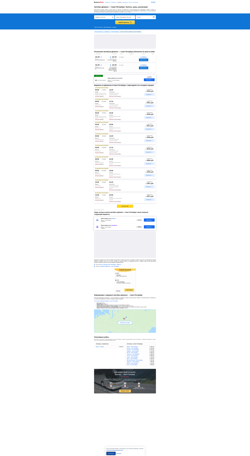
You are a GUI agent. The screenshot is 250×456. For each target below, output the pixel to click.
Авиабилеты (108, 2)
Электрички (135, 2)
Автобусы (119, 2)
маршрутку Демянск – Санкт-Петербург (109, 266)
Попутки (130, 2)
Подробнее (148, 94)
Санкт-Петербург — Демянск (109, 27)
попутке (114, 218)
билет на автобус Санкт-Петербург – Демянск (110, 264)
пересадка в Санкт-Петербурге (102, 87)
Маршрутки (125, 2)
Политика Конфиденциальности (114, 450)
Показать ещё (125, 206)
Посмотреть (149, 79)
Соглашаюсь (111, 453)
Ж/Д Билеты (114, 2)
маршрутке (114, 225)
